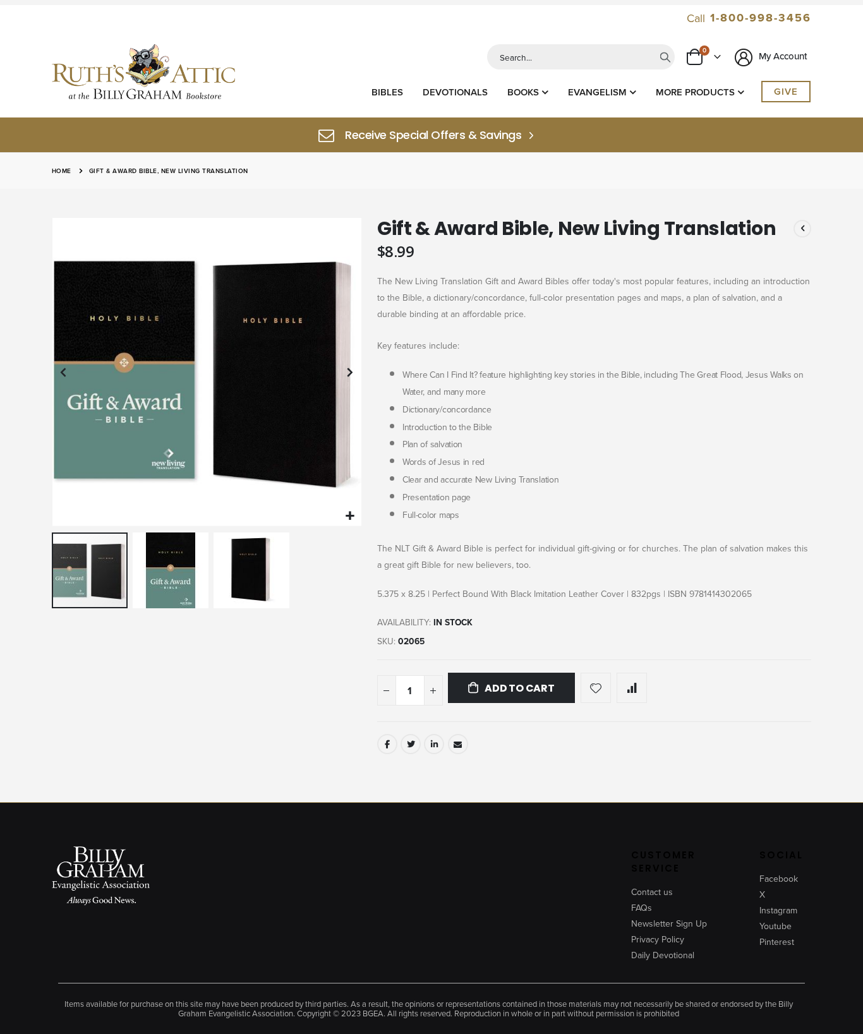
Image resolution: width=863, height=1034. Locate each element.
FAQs (641, 907)
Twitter (411, 744)
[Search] (665, 56)
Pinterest (776, 941)
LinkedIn (434, 744)
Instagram (778, 910)
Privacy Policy (657, 939)
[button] (350, 516)
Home (61, 171)
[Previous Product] (802, 228)
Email (458, 744)
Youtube (775, 926)
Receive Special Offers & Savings (433, 135)
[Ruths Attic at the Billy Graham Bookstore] (143, 73)
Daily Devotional (662, 955)
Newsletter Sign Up (669, 923)
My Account (781, 56)
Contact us (652, 892)
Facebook (387, 744)
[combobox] (581, 56)
